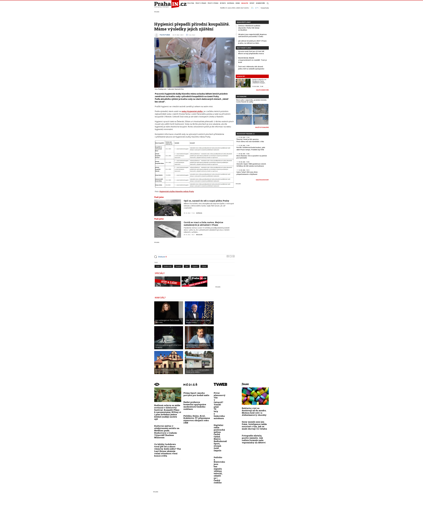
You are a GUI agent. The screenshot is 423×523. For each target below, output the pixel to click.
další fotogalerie (262, 127)
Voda (158, 266)
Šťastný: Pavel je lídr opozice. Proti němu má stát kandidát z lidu (250, 140)
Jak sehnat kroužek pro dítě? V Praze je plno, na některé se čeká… (252, 42)
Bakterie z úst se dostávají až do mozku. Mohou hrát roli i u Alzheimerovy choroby (254, 411)
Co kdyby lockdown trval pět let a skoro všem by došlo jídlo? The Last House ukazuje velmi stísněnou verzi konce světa (167, 450)
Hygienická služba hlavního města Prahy (176, 191)
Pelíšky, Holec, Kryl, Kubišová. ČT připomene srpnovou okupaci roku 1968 (196, 419)
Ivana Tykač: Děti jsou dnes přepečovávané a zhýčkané (247, 173)
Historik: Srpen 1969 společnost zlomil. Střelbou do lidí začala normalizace (251, 165)
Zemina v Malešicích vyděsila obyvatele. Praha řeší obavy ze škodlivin (249, 28)
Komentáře (260, 3)
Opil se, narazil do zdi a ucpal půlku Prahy (206, 200)
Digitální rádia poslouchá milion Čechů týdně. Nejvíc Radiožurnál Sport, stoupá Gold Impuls (220, 438)
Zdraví (204, 266)
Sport (252, 3)
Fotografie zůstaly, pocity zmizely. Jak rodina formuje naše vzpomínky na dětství (254, 439)
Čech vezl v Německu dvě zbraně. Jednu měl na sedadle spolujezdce (251, 67)
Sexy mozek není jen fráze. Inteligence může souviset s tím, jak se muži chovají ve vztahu (254, 425)
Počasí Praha (265, 8)
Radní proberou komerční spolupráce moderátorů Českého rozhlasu (194, 405)
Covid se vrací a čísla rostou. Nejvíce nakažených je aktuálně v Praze (203, 223)
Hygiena (195, 266)
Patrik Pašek (165, 35)
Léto (186, 266)
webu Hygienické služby (192, 111)
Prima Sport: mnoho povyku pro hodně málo (196, 394)
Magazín (244, 3)
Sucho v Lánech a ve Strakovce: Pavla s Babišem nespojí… (259, 81)
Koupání (178, 266)
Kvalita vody (167, 266)
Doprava (230, 3)
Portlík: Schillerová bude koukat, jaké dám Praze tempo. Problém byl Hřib (251, 148)
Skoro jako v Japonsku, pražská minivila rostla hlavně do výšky (251, 101)
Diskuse (162, 256)
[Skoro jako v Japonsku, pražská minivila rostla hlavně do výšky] (244, 109)
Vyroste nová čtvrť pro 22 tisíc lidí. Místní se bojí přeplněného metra (251, 52)
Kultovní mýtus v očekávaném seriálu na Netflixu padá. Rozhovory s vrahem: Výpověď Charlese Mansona (166, 431)
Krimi (238, 3)
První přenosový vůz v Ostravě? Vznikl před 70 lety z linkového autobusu (219, 406)
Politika (190, 3)
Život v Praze (201, 3)
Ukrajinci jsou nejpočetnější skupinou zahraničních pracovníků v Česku (252, 35)
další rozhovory (262, 180)
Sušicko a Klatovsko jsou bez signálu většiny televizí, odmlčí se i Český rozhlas (219, 470)
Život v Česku (213, 3)
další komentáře (262, 90)
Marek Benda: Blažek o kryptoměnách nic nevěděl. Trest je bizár (252, 60)
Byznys (223, 3)
